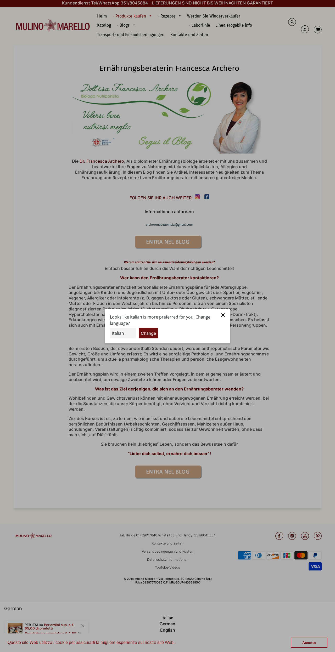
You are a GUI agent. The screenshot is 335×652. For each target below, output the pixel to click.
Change (148, 333)
